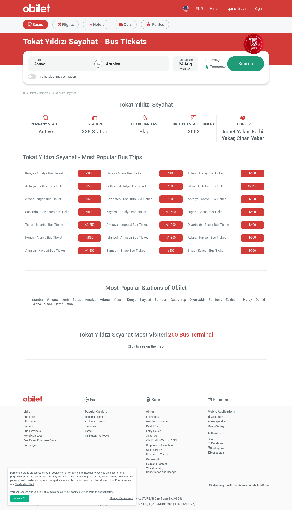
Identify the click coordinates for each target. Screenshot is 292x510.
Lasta (88, 431)
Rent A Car (152, 426)
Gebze (36, 304)
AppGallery (217, 426)
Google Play (218, 421)
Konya (132, 300)
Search (245, 63)
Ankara (52, 300)
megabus (90, 426)
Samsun (161, 300)
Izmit (59, 304)
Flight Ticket (153, 416)
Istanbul (37, 300)
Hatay (247, 300)
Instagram (217, 448)
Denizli (260, 300)
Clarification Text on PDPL (161, 440)
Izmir (65, 300)
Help (214, 8)
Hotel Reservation (157, 421)
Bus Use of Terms (157, 454)
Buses (37, 24)
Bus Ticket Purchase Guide (40, 440)
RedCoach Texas (95, 421)
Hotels (98, 24)
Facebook (217, 443)
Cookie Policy (154, 449)
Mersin (118, 300)
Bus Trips (29, 416)
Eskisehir (233, 300)
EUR (199, 8)
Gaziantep (178, 300)
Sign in (260, 8)
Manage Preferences (121, 498)
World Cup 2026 (33, 435)
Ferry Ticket (153, 431)
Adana (105, 300)
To (107, 59)
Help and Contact (156, 463)
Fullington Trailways (97, 435)
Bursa (76, 300)
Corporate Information (159, 445)
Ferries (157, 24)
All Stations (30, 421)
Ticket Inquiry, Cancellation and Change (161, 470)
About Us (151, 435)
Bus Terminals (32, 431)
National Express (95, 416)
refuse (102, 480)
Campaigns (30, 445)
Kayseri (145, 300)
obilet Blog (217, 452)
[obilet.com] (47, 12)
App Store (217, 416)
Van (70, 304)
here (52, 492)
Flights (67, 24)
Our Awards (153, 459)
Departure (186, 59)
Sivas (48, 304)
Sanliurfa (215, 300)
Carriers (28, 426)
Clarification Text (24, 484)
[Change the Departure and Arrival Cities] (98, 64)
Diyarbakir (197, 300)
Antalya (90, 300)
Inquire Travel (236, 8)
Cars (127, 24)
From (37, 59)
